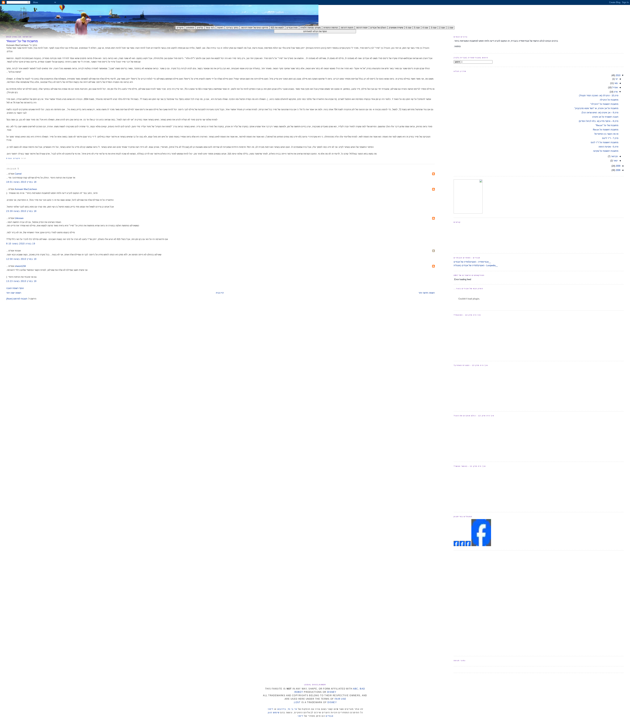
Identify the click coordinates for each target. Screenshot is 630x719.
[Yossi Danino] (456, 545)
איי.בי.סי (292, 709)
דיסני (270, 709)
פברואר (614, 156)
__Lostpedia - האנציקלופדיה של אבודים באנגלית (476, 265)
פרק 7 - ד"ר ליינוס (610, 138)
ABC (355, 689)
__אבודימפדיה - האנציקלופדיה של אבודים (472, 262)
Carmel (18, 174)
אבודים (329, 716)
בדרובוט (281, 709)
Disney (331, 692)
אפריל (615, 87)
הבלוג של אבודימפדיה (575, 11)
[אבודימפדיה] (481, 545)
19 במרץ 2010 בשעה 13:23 (21, 281)
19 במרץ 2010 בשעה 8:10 (20, 243)
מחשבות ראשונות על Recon (605, 129)
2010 (617, 75)
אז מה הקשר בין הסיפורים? (606, 134)
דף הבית (220, 293)
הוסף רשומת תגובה (15, 288)
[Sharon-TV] (468, 213)
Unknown (19, 218)
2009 (617, 166)
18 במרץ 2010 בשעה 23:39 (21, 211)
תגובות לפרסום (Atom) (16, 299)
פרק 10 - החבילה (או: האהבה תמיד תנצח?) (598, 95)
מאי (616, 83)
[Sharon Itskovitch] (468, 545)
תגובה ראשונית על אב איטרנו (605, 117)
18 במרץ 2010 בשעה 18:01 (21, 182)
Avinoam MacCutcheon (26, 189)
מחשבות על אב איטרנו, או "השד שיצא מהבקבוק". (596, 108)
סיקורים (16, 158)
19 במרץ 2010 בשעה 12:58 (21, 259)
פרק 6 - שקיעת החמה (608, 146)
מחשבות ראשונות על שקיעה (605, 151)
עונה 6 (9, 158)
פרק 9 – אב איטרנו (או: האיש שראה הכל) (600, 112)
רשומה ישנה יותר (13, 293)
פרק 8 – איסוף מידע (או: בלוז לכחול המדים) (598, 121)
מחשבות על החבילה (609, 100)
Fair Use (340, 699)
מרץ (615, 92)
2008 (617, 170)
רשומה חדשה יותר (427, 293)
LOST (297, 702)
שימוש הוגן (273, 712)
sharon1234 (20, 266)
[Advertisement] (467, 603)
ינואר (615, 160)
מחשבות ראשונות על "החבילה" (604, 104)
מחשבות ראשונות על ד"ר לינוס (604, 142)
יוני (616, 79)
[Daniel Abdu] (462, 545)
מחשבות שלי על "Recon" (22, 41)
